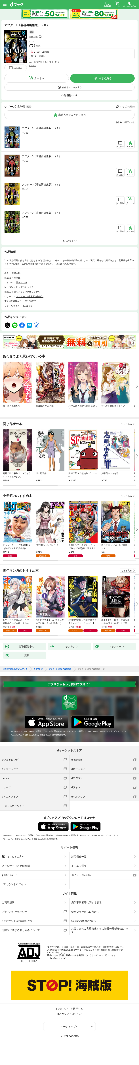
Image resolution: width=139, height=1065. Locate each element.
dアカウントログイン (14, 884)
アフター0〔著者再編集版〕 (29, 296)
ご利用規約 (8, 902)
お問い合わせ (9, 875)
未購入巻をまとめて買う (72, 114)
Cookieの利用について (84, 920)
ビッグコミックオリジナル (27, 292)
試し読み (18, 68)
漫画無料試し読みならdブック (15, 669)
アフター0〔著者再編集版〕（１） (41, 128)
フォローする (40, 37)
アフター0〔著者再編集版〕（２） (41, 156)
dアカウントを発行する (69, 1008)
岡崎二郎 (33, 37)
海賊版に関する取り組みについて (21, 930)
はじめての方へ (15, 856)
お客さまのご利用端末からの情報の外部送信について (100, 930)
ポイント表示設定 (81, 875)
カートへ (39, 78)
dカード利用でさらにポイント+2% (43, 62)
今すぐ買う (105, 78)
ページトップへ (69, 1026)
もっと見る (126, 424)
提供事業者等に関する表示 (86, 902)
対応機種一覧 (79, 856)
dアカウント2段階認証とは (17, 920)
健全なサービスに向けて (85, 911)
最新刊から (129, 122)
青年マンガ (21, 282)
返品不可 (32, 66)
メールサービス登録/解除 (16, 865)
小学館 (17, 277)
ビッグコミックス (24, 287)
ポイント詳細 (37, 56)
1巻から (118, 122)
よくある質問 (79, 865)
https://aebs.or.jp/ (57, 958)
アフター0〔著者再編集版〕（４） (41, 212)
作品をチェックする (72, 87)
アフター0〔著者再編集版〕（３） (41, 184)
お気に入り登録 (127, 106)
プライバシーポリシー (14, 911)
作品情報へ (67, 95)
